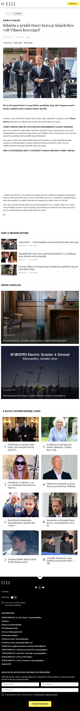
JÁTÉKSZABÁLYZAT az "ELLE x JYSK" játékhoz (17, 657)
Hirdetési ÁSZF (6, 664)
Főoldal (9, 13)
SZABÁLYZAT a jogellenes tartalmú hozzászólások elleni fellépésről (24, 646)
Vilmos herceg (28, 42)
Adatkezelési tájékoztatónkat (46, 695)
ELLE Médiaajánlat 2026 (10, 628)
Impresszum (5, 621)
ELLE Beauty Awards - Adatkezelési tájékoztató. (17, 643)
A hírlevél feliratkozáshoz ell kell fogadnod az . (31, 695)
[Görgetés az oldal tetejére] (40, 576)
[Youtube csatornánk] (43, 587)
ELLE (28, 37)
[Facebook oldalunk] (36, 587)
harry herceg (7, 42)
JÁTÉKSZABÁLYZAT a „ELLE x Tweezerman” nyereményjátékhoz (23, 660)
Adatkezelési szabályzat (10, 635)
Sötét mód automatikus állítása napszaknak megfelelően (15, 604)
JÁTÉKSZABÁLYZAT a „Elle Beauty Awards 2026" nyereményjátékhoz (25, 650)
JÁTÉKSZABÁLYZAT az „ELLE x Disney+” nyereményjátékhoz (22, 618)
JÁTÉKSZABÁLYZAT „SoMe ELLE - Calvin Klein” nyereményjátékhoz (24, 653)
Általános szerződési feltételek (11, 625)
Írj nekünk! (5, 592)
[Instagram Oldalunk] (40, 587)
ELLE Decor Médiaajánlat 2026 (12, 632)
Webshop (73, 4)
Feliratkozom (40, 704)
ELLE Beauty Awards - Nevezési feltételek (15, 639)
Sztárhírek (17, 13)
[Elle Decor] (10, 4)
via (4, 214)
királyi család (18, 42)
